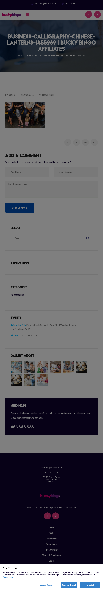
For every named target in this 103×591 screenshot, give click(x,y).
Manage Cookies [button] (46, 585)
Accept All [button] (90, 585)
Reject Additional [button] (69, 585)
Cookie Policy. (8, 577)
